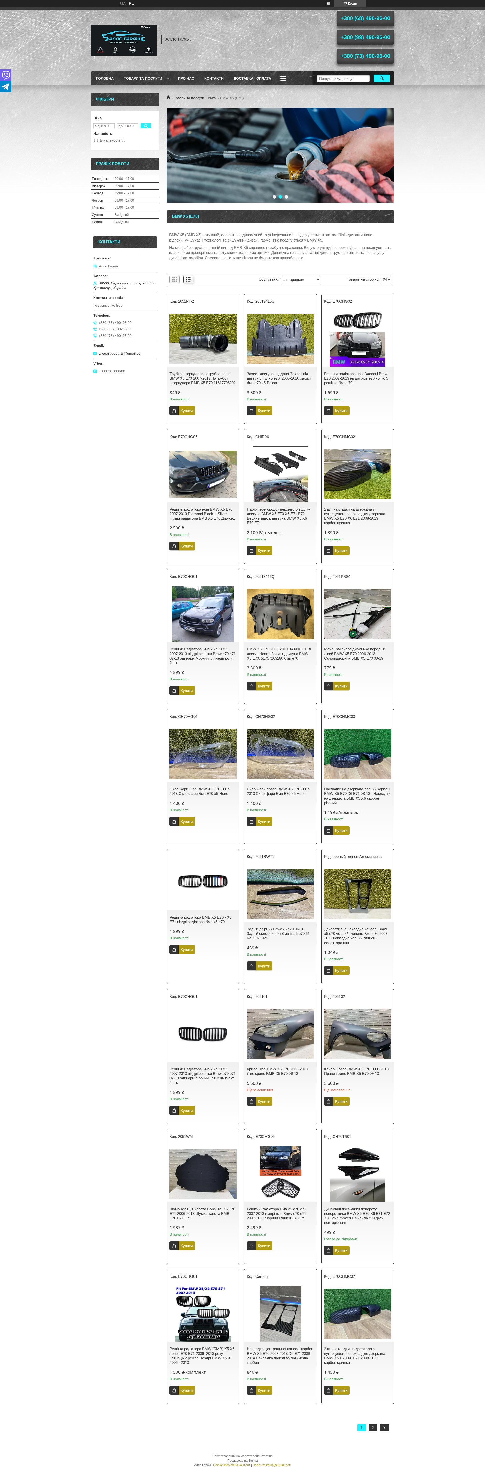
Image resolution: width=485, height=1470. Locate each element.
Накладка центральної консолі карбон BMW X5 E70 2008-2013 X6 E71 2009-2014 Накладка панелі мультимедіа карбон (280, 1356)
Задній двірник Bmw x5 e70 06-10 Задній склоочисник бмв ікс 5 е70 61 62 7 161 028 (278, 933)
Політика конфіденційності (272, 1465)
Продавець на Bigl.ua (242, 1460)
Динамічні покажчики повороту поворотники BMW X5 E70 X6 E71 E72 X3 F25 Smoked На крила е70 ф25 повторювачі (357, 1216)
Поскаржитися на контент (231, 1465)
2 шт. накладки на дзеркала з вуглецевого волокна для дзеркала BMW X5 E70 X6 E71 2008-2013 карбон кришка (354, 516)
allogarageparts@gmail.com (121, 353)
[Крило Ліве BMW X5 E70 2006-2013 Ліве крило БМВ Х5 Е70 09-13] (280, 1034)
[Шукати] (382, 78)
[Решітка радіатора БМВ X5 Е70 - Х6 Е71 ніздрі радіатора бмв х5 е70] (203, 882)
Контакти (214, 78)
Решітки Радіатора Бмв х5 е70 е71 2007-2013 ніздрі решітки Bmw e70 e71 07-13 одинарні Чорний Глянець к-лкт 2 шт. (202, 656)
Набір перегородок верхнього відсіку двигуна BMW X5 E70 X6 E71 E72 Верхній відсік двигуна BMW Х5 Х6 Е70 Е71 (278, 516)
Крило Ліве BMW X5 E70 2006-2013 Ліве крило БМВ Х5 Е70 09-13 (277, 1071)
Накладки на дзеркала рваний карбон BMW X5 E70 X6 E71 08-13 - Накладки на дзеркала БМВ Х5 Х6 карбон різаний (357, 796)
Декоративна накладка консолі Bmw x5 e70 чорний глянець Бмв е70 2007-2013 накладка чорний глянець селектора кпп (356, 936)
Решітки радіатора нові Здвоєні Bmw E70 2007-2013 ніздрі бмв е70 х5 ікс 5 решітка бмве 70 (356, 378)
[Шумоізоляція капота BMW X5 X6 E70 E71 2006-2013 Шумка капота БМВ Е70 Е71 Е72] (203, 1174)
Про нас (186, 78)
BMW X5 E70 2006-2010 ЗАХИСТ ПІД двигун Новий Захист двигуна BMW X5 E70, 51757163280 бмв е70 (279, 653)
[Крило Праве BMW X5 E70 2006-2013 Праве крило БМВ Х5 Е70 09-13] (357, 1034)
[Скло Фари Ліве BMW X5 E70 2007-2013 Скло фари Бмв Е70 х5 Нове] (203, 754)
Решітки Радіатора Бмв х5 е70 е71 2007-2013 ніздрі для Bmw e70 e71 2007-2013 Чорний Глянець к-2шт (276, 1213)
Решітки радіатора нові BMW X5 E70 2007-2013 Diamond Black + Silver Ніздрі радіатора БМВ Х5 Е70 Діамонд (202, 513)
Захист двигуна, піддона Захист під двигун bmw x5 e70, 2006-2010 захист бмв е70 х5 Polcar (279, 378)
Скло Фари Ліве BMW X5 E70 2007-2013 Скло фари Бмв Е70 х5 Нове (199, 791)
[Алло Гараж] (124, 39)
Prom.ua (267, 1456)
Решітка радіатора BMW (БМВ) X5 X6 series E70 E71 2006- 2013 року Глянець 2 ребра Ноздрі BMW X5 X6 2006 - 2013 (201, 1356)
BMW (212, 98)
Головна (105, 78)
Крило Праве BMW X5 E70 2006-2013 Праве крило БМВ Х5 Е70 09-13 (356, 1071)
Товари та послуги (143, 78)
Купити (187, 410)
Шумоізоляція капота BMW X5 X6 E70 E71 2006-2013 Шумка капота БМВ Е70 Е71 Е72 (202, 1213)
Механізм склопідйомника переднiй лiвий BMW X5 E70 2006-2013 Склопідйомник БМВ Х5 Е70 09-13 (354, 653)
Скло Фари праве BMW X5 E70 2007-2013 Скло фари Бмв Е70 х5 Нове (278, 791)
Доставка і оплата (252, 78)
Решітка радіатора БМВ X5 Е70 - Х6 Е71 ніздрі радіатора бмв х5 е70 (200, 919)
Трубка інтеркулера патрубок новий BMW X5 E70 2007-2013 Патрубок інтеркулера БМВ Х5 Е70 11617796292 (202, 378)
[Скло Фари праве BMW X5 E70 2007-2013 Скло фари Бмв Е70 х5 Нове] (280, 754)
